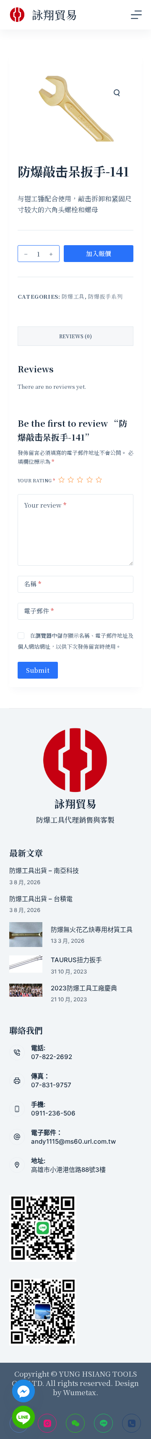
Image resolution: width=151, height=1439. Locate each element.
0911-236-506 (53, 1113)
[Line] (103, 1423)
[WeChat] (75, 1423)
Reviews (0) (75, 336)
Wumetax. (80, 1392)
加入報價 (98, 253)
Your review (45, 504)
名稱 (32, 583)
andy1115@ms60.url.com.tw (73, 1141)
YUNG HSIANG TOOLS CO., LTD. (74, 1378)
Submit (37, 670)
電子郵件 (39, 610)
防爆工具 (73, 296)
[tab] (76, 336)
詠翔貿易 (54, 14)
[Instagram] (47, 1423)
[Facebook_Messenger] (23, 1391)
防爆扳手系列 (105, 296)
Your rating (36, 480)
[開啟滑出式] (136, 14)
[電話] (131, 1423)
